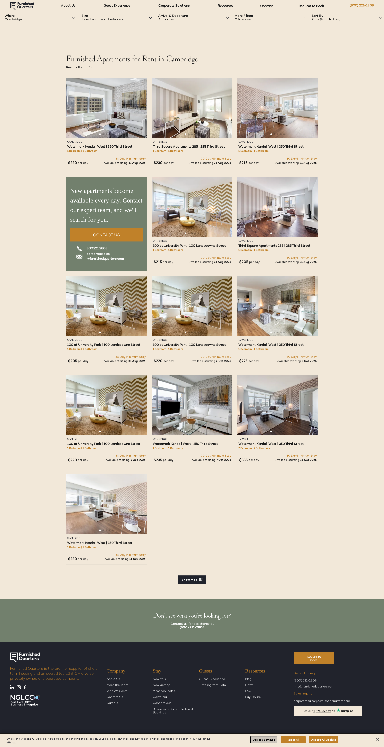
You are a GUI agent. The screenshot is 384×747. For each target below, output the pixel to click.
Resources (225, 6)
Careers (112, 703)
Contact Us (115, 697)
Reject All (293, 740)
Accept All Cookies (323, 740)
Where (10, 16)
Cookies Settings (264, 740)
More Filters (244, 16)
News (249, 685)
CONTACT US (106, 235)
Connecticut (162, 703)
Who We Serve (117, 691)
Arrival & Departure (173, 16)
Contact (266, 6)
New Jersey (161, 685)
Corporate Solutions (174, 6)
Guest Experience (117, 6)
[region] (192, 740)
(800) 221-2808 (362, 5)
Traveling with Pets (212, 685)
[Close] (377, 739)
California (160, 697)
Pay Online (253, 697)
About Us (68, 6)
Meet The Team (117, 685)
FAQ (248, 691)
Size (84, 16)
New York (159, 679)
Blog (248, 679)
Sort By (317, 16)
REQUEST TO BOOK (313, 658)
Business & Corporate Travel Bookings (173, 711)
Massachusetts (164, 691)
